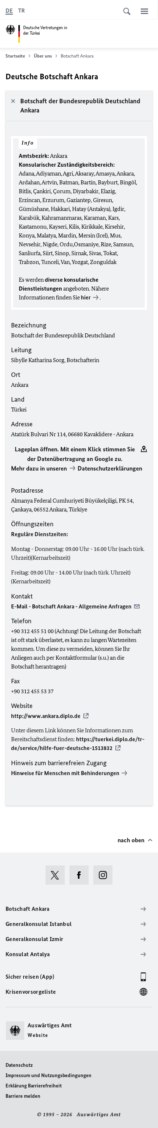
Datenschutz (19, 1065)
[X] (57, 875)
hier (86, 297)
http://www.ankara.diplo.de (45, 715)
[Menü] (144, 11)
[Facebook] (81, 875)
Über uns (43, 56)
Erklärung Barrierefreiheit (34, 1086)
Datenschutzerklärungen (110, 468)
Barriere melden (23, 1096)
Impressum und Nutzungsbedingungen (48, 1075)
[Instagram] (105, 875)
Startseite (15, 56)
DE (9, 10)
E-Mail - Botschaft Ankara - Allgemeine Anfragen (71, 606)
